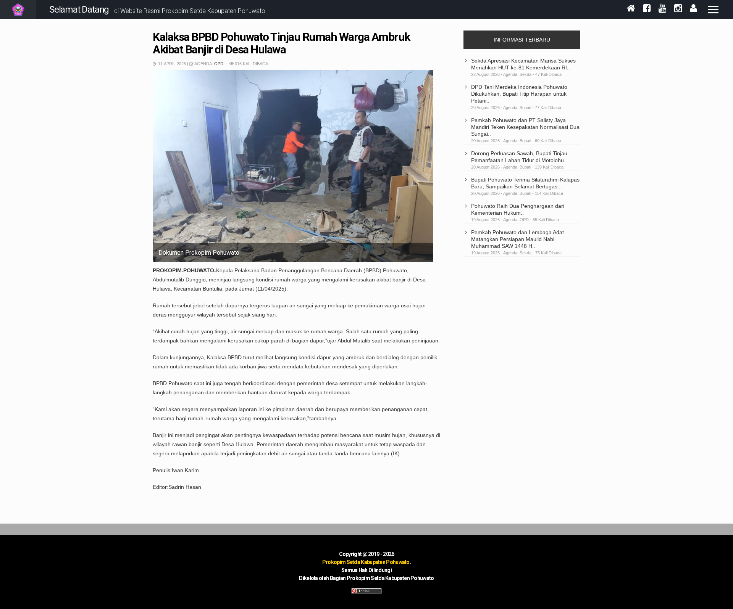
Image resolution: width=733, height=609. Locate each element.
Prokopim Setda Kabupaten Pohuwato (366, 562)
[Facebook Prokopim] (647, 9)
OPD (219, 63)
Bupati (526, 107)
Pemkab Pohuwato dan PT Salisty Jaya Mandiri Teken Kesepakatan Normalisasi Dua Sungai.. (525, 127)
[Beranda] (631, 9)
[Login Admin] (693, 9)
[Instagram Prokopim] (678, 9)
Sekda (526, 74)
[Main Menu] (713, 9)
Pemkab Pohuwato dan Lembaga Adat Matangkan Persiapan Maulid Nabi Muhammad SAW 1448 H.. (517, 239)
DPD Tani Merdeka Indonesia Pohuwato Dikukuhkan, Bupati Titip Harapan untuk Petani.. (519, 94)
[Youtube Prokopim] (663, 9)
